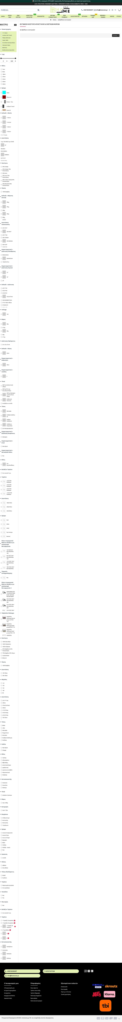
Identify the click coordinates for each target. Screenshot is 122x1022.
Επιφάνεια (5, 814)
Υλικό (3, 381)
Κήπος (54, 20)
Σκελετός (4, 854)
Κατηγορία (5, 806)
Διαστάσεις (5, 138)
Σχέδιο (4, 744)
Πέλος (3, 65)
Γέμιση (4, 188)
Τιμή (3, 54)
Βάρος (3, 319)
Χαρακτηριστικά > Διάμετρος (7, 359)
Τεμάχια (4, 917)
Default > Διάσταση (8, 284)
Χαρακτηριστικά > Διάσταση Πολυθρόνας (9, 250)
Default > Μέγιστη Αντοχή (7, 196)
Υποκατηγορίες (6, 29)
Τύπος (3, 406)
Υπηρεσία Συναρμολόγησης (7, 572)
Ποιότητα (5, 163)
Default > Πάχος (7, 348)
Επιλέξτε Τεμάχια (7, 469)
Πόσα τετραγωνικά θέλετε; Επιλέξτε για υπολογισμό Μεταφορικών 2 (8, 585)
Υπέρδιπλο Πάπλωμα (8, 613)
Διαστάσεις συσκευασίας (6, 223)
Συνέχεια (115, 35)
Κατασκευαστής (7, 942)
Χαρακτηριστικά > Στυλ (7, 442)
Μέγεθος (4, 679)
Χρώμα (4, 88)
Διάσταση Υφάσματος (8, 341)
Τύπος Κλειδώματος (8, 871)
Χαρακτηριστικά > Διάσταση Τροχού (7, 267)
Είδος (3, 459)
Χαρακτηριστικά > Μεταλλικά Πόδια (7, 451)
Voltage (4, 309)
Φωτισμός (5, 902)
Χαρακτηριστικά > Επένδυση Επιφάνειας (8, 432)
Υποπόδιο (5, 891)
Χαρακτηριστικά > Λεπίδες (7, 370)
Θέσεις (4, 862)
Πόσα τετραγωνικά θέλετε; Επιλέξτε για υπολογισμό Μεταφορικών (8, 543)
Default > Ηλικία (7, 113)
